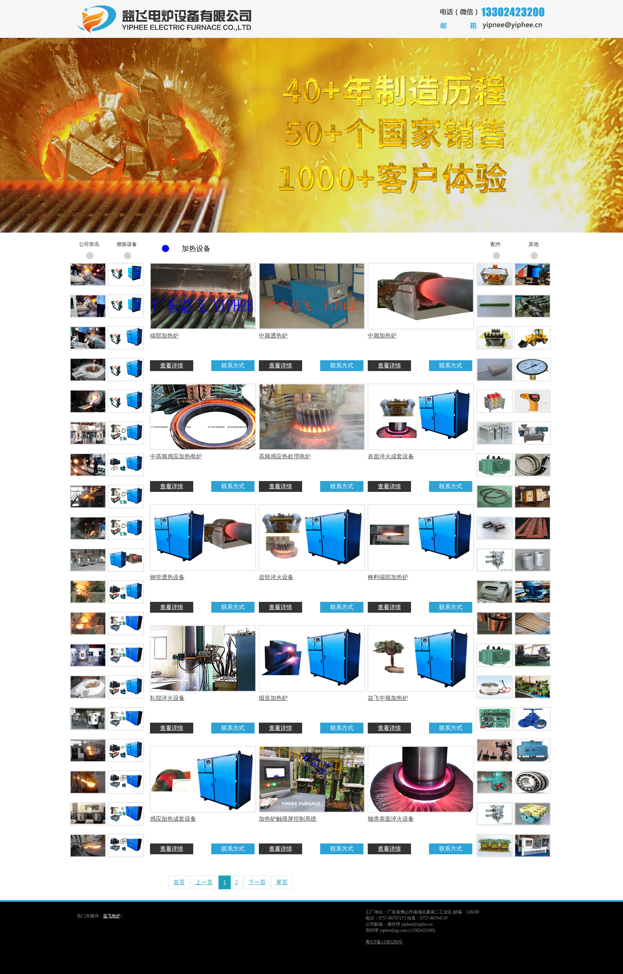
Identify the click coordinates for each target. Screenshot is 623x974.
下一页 (257, 882)
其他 (534, 244)
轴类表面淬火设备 (391, 819)
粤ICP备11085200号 (384, 941)
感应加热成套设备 (173, 819)
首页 (179, 882)
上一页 (204, 882)
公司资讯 (89, 244)
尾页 (282, 882)
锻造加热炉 (273, 698)
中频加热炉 (382, 335)
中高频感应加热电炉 (176, 456)
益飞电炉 (111, 915)
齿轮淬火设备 (276, 577)
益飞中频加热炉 (388, 698)
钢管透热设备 (167, 577)
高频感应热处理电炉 (285, 456)
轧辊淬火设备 (167, 698)
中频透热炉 (273, 335)
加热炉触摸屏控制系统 (288, 819)
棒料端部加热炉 (388, 577)
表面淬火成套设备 (391, 456)
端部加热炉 (164, 335)
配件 (496, 244)
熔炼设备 (127, 244)
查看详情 (171, 365)
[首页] (168, 36)
